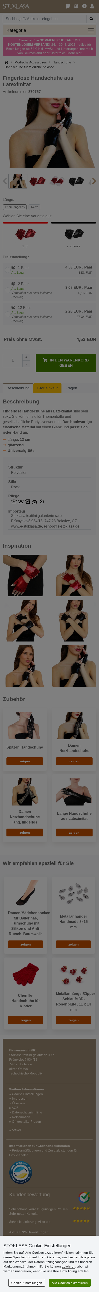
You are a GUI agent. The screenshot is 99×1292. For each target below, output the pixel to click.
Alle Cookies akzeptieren (70, 1283)
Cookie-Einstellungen (26, 1283)
